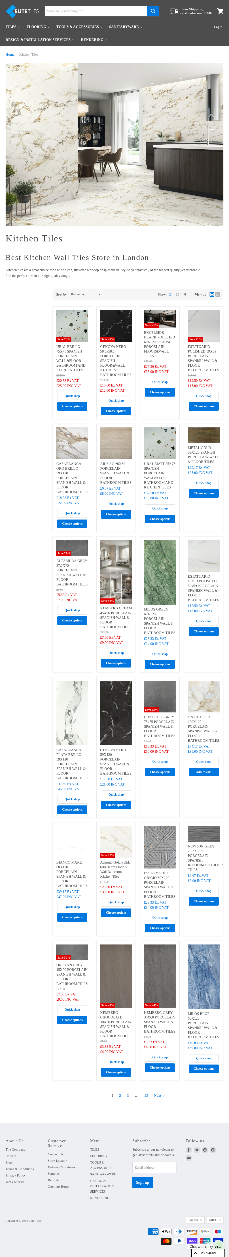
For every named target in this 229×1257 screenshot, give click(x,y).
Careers (11, 1156)
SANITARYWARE (124, 27)
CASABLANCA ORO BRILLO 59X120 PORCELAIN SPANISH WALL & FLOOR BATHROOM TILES (72, 478)
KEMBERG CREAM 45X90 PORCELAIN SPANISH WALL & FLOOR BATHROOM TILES (116, 617)
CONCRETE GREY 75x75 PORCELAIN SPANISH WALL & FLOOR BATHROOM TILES (159, 726)
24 (170, 294)
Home (10, 54)
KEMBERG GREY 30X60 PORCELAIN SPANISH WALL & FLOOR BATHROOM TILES (159, 1022)
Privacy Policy (16, 1175)
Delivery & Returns (61, 1167)
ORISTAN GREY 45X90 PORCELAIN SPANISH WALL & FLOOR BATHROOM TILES (72, 974)
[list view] (217, 294)
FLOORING (37, 27)
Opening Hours (58, 1186)
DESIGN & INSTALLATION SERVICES (39, 40)
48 (184, 294)
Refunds (53, 1180)
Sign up (142, 1182)
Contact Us (55, 1154)
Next (158, 1095)
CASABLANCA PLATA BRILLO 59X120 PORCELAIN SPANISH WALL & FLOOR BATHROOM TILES (72, 764)
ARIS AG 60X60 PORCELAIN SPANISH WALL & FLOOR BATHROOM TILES (115, 473)
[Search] (153, 11)
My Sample (210, 1253)
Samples (53, 1173)
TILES (11, 27)
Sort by (61, 294)
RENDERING (92, 40)
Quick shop (72, 396)
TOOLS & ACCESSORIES (78, 27)
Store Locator (57, 1160)
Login (218, 27)
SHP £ (213, 1219)
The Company (15, 1149)
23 (146, 1095)
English (193, 1219)
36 (177, 294)
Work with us (15, 1182)
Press (9, 1162)
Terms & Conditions (20, 1169)
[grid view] (212, 294)
